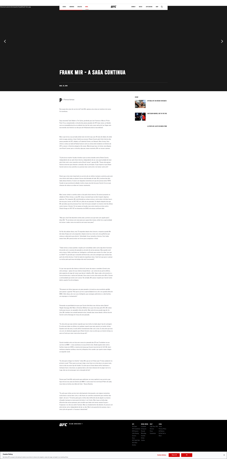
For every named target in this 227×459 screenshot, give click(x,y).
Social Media (144, 424)
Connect (133, 6)
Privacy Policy (162, 429)
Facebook (143, 426)
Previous (5, 41)
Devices (152, 429)
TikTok (142, 438)
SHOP (157, 6)
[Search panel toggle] (161, 7)
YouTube (143, 436)
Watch (140, 6)
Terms (160, 426)
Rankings (72, 6)
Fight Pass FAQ (154, 426)
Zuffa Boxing (149, 6)
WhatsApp (143, 433)
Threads (143, 431)
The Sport (134, 426)
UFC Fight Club (136, 440)
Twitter (143, 440)
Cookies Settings (161, 455)
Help (151, 424)
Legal (160, 424)
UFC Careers (135, 431)
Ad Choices (161, 431)
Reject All (174, 455)
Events (64, 6)
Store (133, 438)
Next (221, 41)
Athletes (79, 6)
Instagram (143, 429)
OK (186, 455)
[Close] (224, 455)
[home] (113, 6)
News (86, 6)
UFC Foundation (136, 429)
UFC (133, 424)
